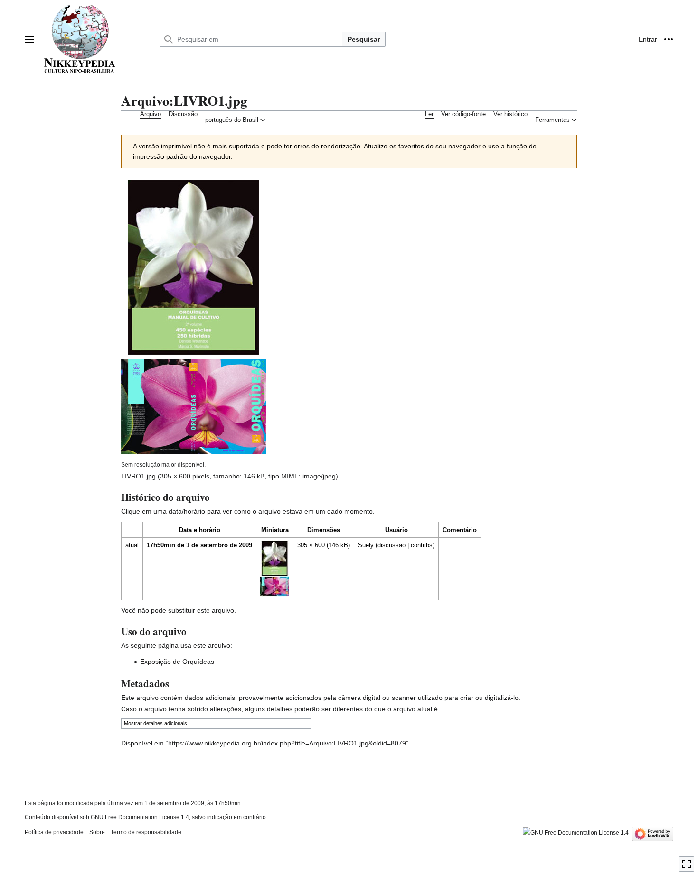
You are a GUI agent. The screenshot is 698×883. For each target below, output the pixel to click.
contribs (422, 545)
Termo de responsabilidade (146, 832)
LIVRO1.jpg (138, 476)
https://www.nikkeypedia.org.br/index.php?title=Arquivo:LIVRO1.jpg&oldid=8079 (287, 743)
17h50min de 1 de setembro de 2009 (199, 545)
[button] (29, 39)
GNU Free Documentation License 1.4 (140, 817)
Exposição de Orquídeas (177, 661)
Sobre (97, 832)
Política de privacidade (54, 832)
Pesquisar (364, 39)
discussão (391, 545)
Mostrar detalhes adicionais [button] (155, 723)
